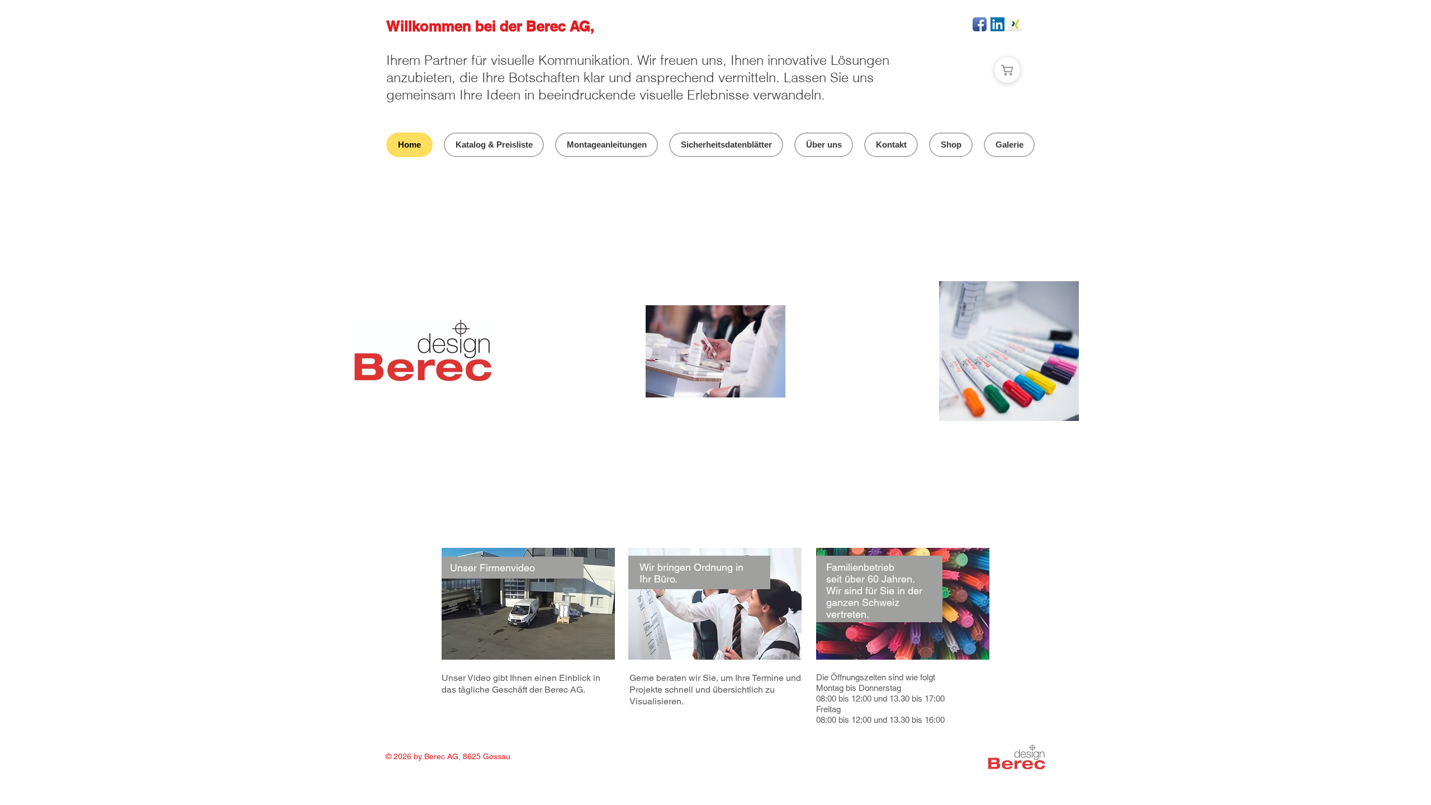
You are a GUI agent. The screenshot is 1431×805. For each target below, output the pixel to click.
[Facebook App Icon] (980, 24)
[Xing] (1015, 24)
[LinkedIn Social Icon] (997, 24)
